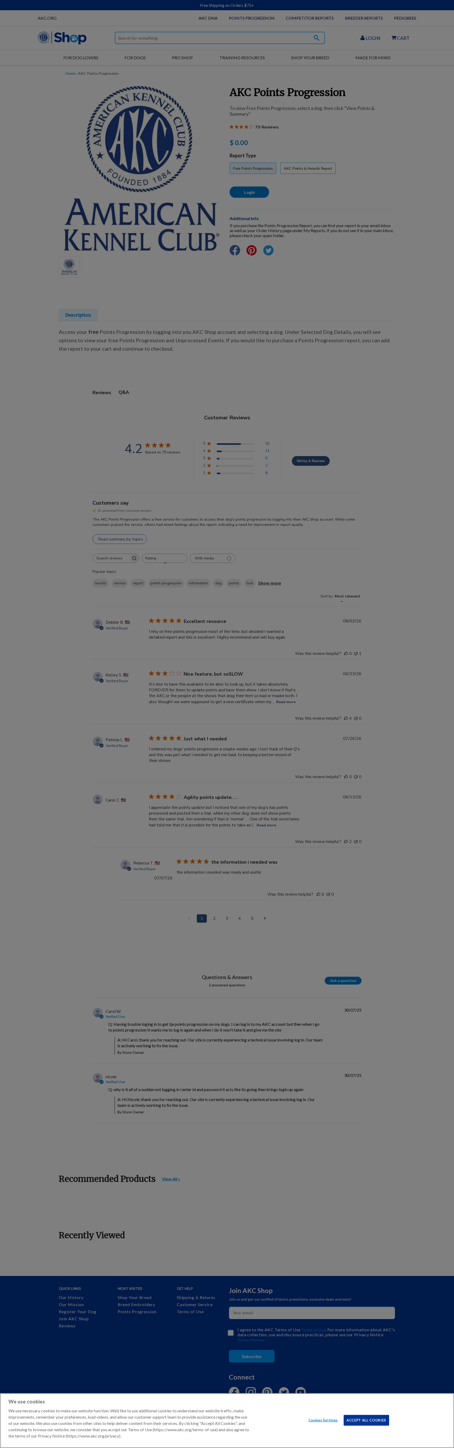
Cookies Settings (323, 1420)
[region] (227, 1420)
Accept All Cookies (366, 1420)
